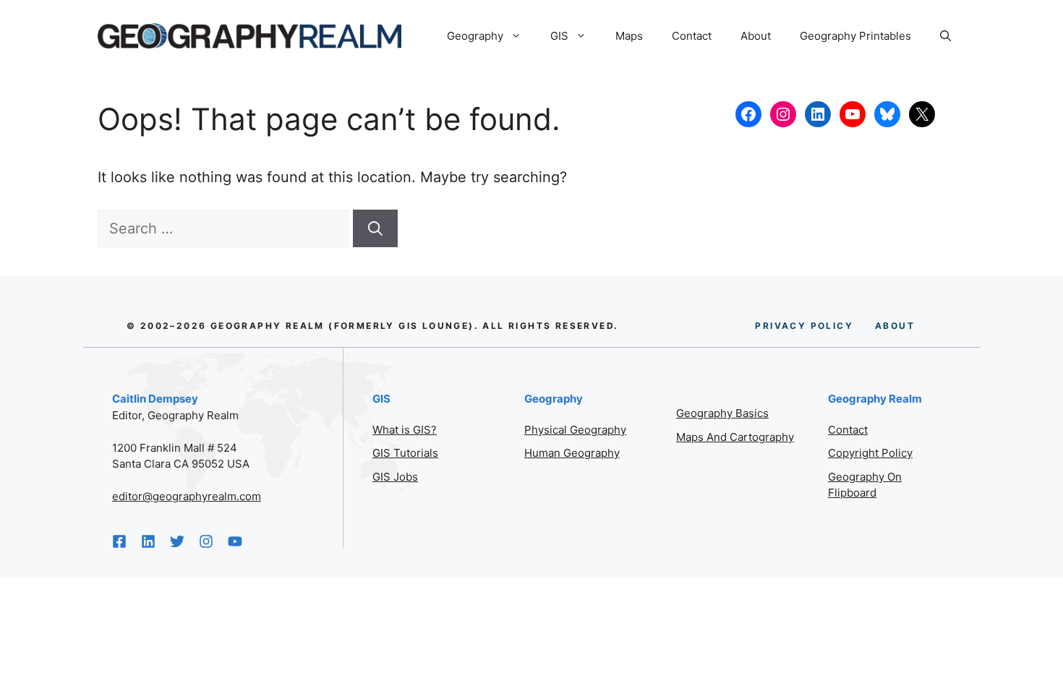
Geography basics (722, 413)
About (755, 36)
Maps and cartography (735, 437)
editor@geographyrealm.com (186, 496)
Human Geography (572, 453)
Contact (692, 36)
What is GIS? (404, 430)
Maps (629, 36)
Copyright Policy (870, 453)
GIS (559, 36)
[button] (945, 36)
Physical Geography (575, 430)
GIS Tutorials (405, 453)
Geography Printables (855, 36)
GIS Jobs (395, 477)
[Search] (375, 228)
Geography (475, 36)
